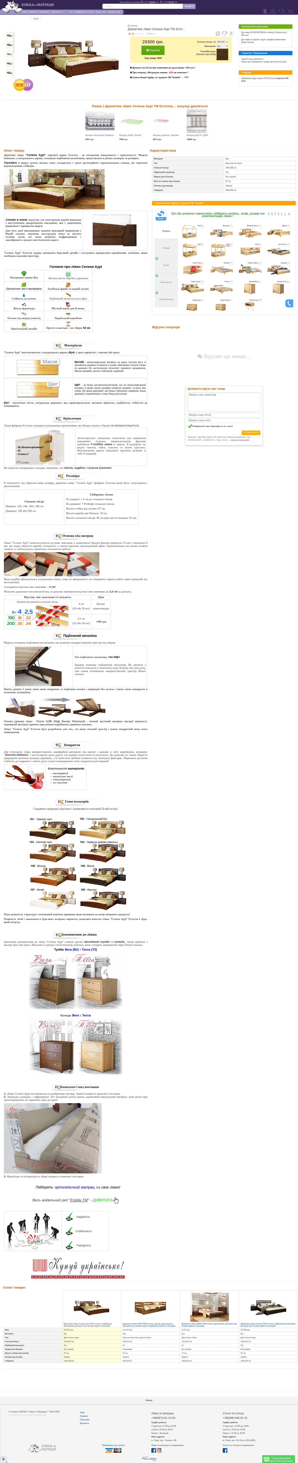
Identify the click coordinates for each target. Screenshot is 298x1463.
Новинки (84, 1416)
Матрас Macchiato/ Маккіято (99, 135)
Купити (154, 50)
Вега (75, 1015)
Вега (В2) (72, 949)
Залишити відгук (251, 432)
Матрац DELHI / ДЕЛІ (197, 135)
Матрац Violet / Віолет (130, 135)
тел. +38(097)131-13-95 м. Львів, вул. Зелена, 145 (94, 12)
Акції (82, 1412)
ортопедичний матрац (75, 1187)
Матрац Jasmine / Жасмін (166, 135)
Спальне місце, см (206, 42)
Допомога (84, 1423)
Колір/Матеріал (206, 52)
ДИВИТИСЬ (103, 1200)
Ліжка (36, 18)
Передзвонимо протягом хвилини (281, 1460)
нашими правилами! (240, 440)
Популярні (85, 1419)
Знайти (189, 6)
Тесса (86, 1015)
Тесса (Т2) (89, 949)
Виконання (210, 46)
